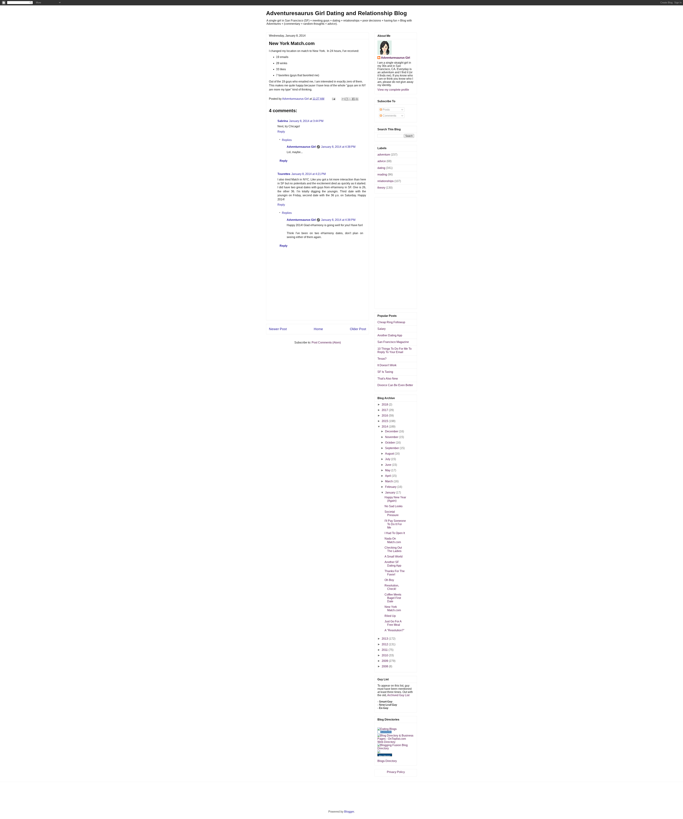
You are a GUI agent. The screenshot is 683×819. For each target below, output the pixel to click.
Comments (389, 115)
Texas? (381, 358)
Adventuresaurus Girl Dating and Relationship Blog (336, 13)
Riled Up (390, 615)
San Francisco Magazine (393, 341)
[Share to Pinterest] (357, 99)
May (388, 470)
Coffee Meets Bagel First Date (393, 598)
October (390, 442)
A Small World (394, 556)
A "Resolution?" (394, 630)
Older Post (358, 329)
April (388, 475)
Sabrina (282, 120)
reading (382, 174)
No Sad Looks (394, 506)
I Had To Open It (395, 533)
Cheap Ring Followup (391, 322)
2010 (385, 655)
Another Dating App (389, 335)
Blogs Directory (387, 760)
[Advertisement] (317, 312)
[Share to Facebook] (353, 99)
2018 (385, 404)
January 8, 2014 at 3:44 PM (306, 120)
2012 (385, 644)
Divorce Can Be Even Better (395, 385)
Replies (287, 140)
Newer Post (278, 329)
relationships (385, 181)
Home (318, 329)
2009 (385, 660)
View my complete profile (393, 89)
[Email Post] (333, 98)
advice (381, 161)
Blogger (349, 811)
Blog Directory (384, 756)
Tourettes (283, 173)
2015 (385, 421)
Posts (386, 109)
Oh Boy (389, 579)
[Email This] (343, 99)
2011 (385, 649)
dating (381, 167)
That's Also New (387, 378)
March (389, 481)
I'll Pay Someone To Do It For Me (395, 524)
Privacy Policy (396, 771)
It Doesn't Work (386, 365)
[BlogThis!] (346, 99)
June (388, 464)
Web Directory (386, 741)
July (388, 459)
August (390, 453)
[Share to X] (350, 99)
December (392, 431)
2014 (385, 426)
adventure (383, 154)
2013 (385, 638)
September (392, 448)
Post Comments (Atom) (326, 342)
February (391, 486)
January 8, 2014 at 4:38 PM (338, 146)
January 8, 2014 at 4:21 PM (308, 173)
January (390, 492)
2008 (385, 666)
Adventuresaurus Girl (301, 146)
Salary (381, 328)
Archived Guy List (398, 695)
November (392, 437)
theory (381, 187)
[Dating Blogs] (387, 728)
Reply (281, 131)
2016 (385, 415)
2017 (385, 410)
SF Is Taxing (385, 371)
